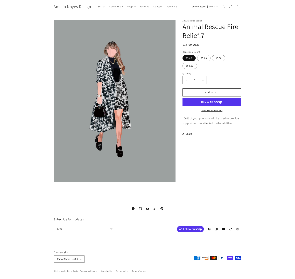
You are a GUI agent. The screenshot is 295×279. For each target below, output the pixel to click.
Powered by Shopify (88, 271)
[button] (131, 6)
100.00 (189, 65)
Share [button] (189, 133)
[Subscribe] (111, 229)
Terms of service (139, 271)
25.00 (204, 58)
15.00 (189, 58)
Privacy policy (122, 271)
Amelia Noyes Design (70, 271)
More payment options (211, 110)
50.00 (218, 58)
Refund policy (107, 271)
